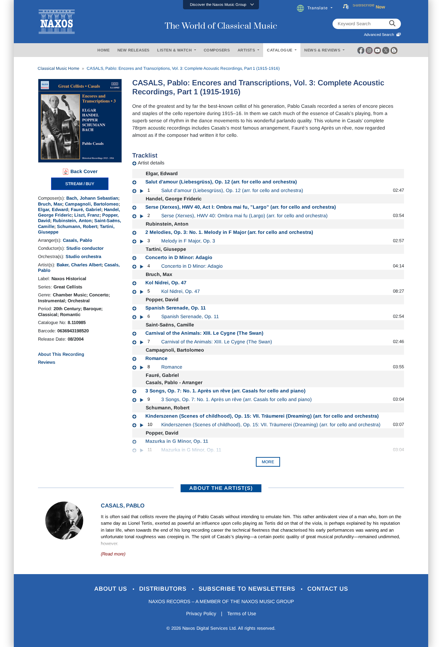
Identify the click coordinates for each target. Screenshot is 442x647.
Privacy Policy (201, 613)
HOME (103, 50)
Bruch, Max (50, 204)
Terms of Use (241, 613)
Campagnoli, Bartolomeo (91, 204)
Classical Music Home (58, 68)
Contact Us (327, 589)
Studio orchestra (83, 256)
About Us (111, 589)
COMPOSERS (217, 50)
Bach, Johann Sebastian (92, 198)
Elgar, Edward (53, 209)
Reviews (46, 362)
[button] (221, 4)
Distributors (164, 589)
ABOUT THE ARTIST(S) (221, 488)
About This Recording (61, 354)
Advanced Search (380, 34)
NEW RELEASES (133, 50)
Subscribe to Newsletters (248, 589)
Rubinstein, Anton (72, 220)
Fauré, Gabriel (86, 209)
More (268, 461)
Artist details (151, 162)
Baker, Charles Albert (79, 264)
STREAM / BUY (79, 183)
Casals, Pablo (77, 240)
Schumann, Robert (77, 226)
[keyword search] (392, 24)
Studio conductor (85, 248)
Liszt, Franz (86, 215)
